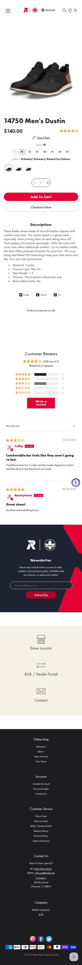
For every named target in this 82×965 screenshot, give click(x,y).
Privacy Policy (41, 836)
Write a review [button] (41, 403)
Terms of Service (41, 840)
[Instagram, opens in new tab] (33, 939)
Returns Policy (41, 831)
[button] (69, 131)
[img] (15, 440)
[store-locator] (70, 11)
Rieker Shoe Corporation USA (45, 954)
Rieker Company (41, 909)
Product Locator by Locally (41, 310)
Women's (41, 746)
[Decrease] (34, 183)
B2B (41, 914)
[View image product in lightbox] (41, 68)
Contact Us (41, 793)
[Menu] (8, 11)
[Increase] (48, 183)
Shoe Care (41, 816)
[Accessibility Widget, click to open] (76, 482)
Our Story (41, 761)
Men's (41, 751)
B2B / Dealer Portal (41, 826)
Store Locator (41, 821)
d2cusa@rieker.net (45, 873)
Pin (59, 294)
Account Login (41, 788)
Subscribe (41, 595)
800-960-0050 (43, 869)
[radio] (14, 152)
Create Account (41, 783)
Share (43, 294)
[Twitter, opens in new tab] (49, 939)
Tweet (26, 294)
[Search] (65, 11)
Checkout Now (41, 207)
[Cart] (75, 11)
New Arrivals (41, 756)
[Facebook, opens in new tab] (41, 939)
